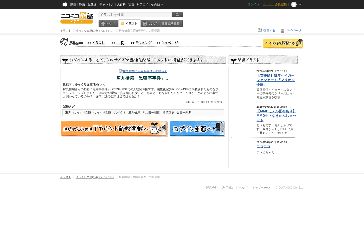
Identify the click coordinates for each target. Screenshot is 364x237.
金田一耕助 (184, 112)
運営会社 (212, 187)
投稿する (269, 30)
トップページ (261, 187)
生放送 (92, 4)
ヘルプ (243, 187)
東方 (68, 112)
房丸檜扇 (134, 112)
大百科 (121, 4)
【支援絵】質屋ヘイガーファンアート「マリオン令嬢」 (276, 79)
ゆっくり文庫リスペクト (109, 112)
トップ (110, 23)
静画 (82, 4)
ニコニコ (263, 146)
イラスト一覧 (118, 43)
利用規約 (228, 187)
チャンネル (106, 4)
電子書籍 (174, 23)
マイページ (293, 30)
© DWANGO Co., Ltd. (290, 187)
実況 (131, 4)
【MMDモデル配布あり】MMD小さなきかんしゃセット (276, 115)
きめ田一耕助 (151, 112)
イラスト (131, 23)
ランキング (141, 43)
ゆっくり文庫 (82, 112)
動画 (73, 4)
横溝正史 (168, 112)
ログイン (253, 4)
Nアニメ (142, 4)
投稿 (283, 44)
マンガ (152, 23)
